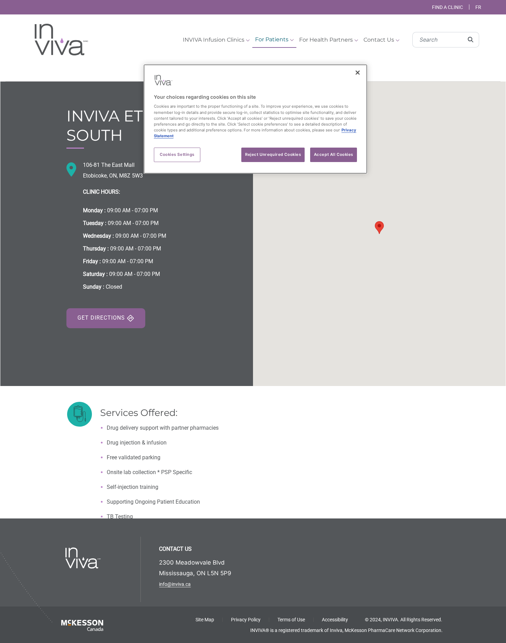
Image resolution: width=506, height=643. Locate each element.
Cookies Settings (177, 154)
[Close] (357, 72)
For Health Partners (326, 39)
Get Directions (102, 317)
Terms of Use (291, 619)
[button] (379, 227)
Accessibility (335, 619)
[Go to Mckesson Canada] (82, 624)
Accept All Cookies (333, 154)
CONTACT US (175, 549)
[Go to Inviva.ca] (60, 38)
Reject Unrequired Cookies (273, 154)
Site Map (205, 619)
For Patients (272, 39)
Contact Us (379, 39)
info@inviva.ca (175, 584)
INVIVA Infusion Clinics (214, 39)
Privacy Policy (246, 619)
